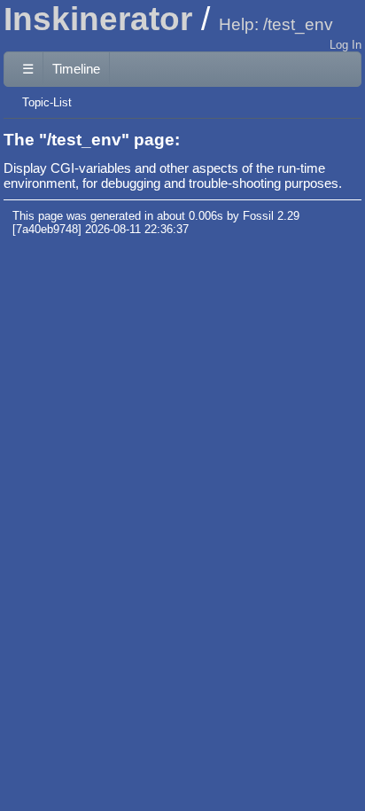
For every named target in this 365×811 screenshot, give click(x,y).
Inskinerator (98, 18)
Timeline (76, 68)
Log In (345, 44)
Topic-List (47, 102)
